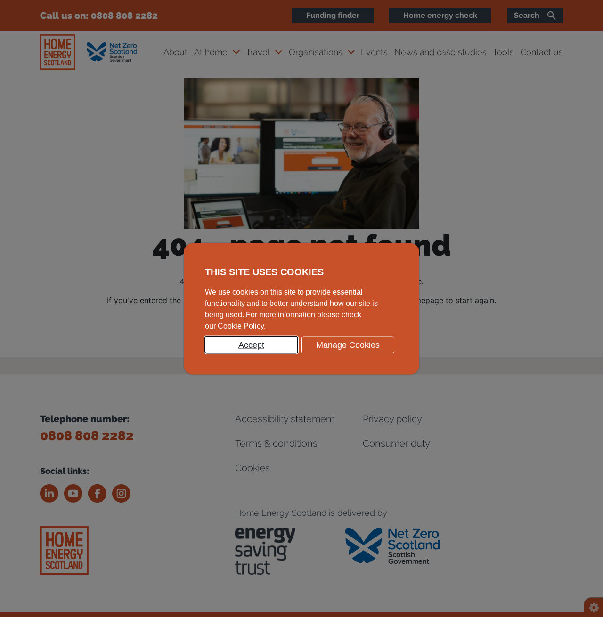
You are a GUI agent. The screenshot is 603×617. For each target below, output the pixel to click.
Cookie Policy (241, 325)
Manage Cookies (348, 344)
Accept (251, 344)
